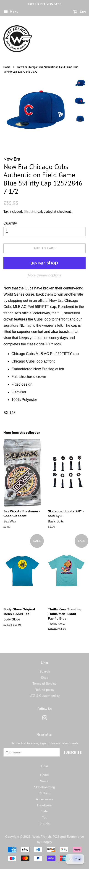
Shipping (30, 211)
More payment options (44, 275)
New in (45, 781)
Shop (44, 677)
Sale (44, 811)
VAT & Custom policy (45, 695)
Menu (13, 11)
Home (6, 67)
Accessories (44, 799)
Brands (44, 823)
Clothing (44, 793)
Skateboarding (44, 787)
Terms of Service (44, 683)
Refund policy (44, 689)
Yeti (44, 817)
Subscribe (73, 752)
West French (41, 836)
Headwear (44, 805)
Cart (82, 12)
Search (44, 671)
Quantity (10, 223)
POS (56, 836)
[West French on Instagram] (44, 719)
